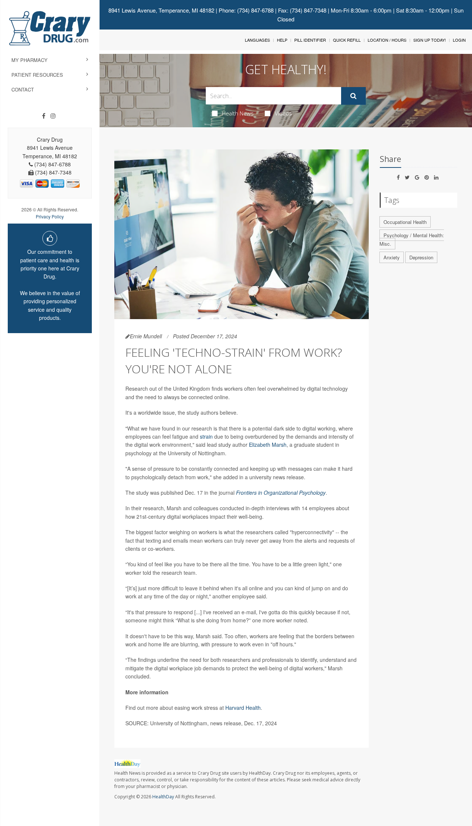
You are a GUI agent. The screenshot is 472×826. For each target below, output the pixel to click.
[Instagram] (53, 116)
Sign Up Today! (429, 40)
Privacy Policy (50, 216)
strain (206, 436)
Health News (238, 113)
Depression (421, 257)
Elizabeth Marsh (268, 444)
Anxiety (392, 257)
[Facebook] (43, 116)
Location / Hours (387, 40)
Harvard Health (243, 707)
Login (459, 40)
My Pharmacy (29, 59)
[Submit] (353, 96)
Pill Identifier (310, 40)
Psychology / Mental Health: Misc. (411, 239)
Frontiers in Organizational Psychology (281, 492)
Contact (22, 89)
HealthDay (163, 797)
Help (282, 40)
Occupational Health (405, 221)
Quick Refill (347, 40)
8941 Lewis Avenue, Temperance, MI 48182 (161, 10)
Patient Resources (37, 74)
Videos (283, 113)
